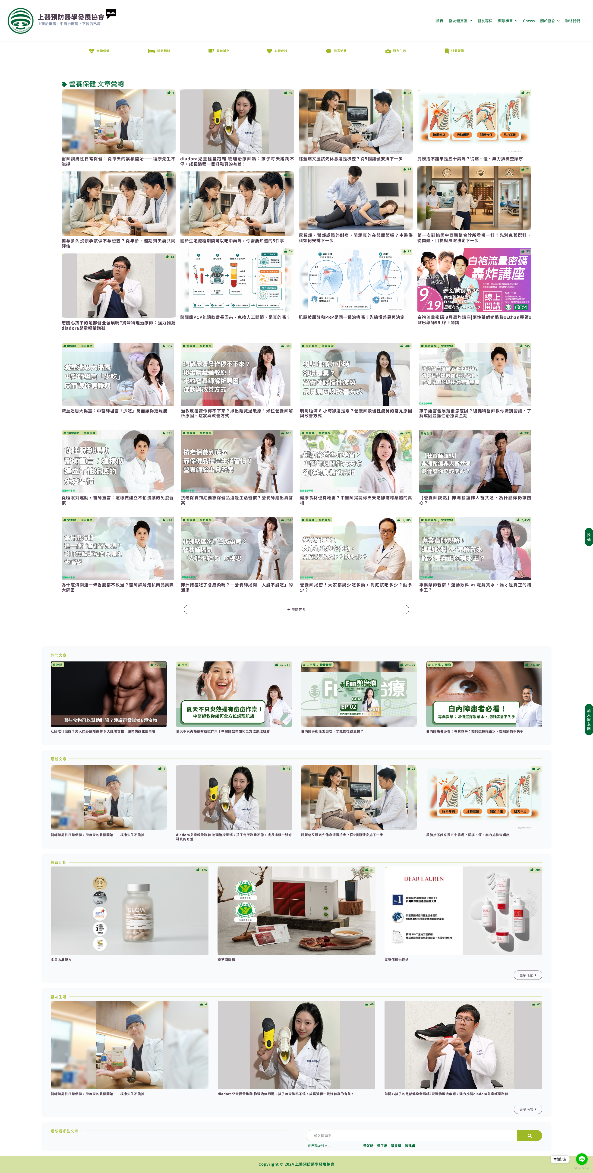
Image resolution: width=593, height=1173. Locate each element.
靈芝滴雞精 (226, 959)
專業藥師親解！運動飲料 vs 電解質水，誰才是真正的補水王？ (475, 587)
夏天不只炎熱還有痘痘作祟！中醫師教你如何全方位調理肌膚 (223, 731)
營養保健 (82, 83)
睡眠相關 (163, 50)
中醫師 (71, 346)
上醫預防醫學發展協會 (71, 16)
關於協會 (547, 20)
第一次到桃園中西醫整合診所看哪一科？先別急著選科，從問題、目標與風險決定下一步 (474, 237)
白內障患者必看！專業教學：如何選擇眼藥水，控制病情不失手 (475, 731)
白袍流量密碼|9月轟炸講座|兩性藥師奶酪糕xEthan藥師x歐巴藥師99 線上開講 (474, 319)
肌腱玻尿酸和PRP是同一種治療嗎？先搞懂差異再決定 (352, 317)
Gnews (529, 20)
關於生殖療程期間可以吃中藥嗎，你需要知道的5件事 (232, 240)
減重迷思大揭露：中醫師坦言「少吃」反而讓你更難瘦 (114, 411)
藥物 (448, 665)
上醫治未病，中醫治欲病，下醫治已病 (69, 23)
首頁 (439, 20)
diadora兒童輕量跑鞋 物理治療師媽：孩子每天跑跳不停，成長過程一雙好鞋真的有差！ (237, 161)
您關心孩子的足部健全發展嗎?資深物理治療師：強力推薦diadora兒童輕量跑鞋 (119, 325)
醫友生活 (399, 50)
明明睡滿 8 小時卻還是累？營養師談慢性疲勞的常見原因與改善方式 (356, 413)
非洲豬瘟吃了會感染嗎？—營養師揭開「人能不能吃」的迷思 (237, 587)
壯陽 (59, 665)
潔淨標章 (505, 20)
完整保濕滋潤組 (397, 959)
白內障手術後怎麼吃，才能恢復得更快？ (332, 731)
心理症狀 (280, 50)
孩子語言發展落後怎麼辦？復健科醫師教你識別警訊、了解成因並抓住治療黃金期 (475, 413)
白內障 (311, 665)
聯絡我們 (572, 20)
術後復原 (326, 665)
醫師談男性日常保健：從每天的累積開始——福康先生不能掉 (119, 161)
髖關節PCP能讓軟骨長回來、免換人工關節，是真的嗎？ (235, 317)
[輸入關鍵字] (411, 1135)
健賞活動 (340, 50)
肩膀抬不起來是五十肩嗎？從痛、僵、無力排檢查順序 (470, 158)
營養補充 (223, 50)
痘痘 (185, 665)
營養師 (191, 346)
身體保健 (103, 50)
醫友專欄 (485, 20)
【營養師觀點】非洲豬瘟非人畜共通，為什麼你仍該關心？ (475, 500)
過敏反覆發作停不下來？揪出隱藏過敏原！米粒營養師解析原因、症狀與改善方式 (237, 413)
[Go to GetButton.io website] (581, 1168)
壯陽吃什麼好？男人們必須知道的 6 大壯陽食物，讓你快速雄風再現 (103, 731)
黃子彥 (382, 1145)
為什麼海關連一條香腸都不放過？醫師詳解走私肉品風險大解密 (118, 587)
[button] (296, 609)
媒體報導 (457, 50)
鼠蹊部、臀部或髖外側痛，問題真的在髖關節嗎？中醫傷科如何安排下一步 (356, 237)
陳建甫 (410, 1145)
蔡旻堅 (396, 1145)
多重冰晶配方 (61, 959)
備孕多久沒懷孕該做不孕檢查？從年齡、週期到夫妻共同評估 (119, 243)
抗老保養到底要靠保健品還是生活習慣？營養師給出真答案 (237, 500)
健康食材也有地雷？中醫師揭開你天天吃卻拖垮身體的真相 (356, 500)
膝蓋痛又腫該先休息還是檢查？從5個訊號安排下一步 (351, 158)
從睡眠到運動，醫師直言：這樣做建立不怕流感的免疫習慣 (118, 500)
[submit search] (529, 1135)
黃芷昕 (368, 1145)
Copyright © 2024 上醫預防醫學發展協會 (296, 1164)
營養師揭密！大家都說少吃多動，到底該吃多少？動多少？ (356, 587)
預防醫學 (86, 346)
